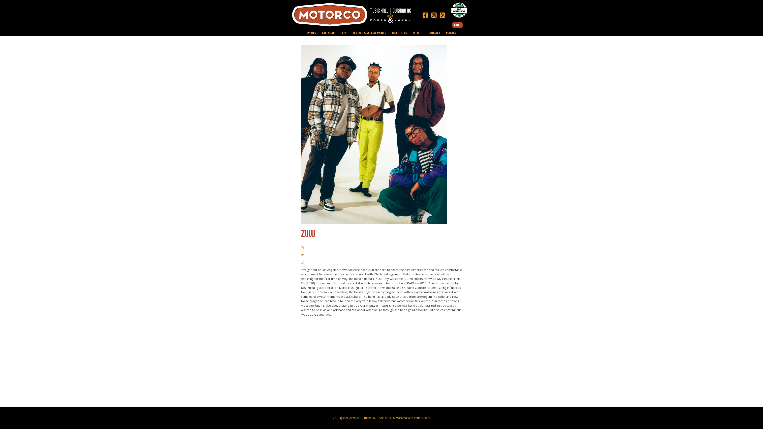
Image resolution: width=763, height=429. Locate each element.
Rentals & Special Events (369, 33)
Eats (344, 33)
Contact (434, 33)
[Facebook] (425, 15)
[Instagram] (434, 15)
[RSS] (443, 15)
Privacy (451, 33)
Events (311, 33)
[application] (421, 33)
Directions (399, 33)
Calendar (328, 33)
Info (416, 33)
